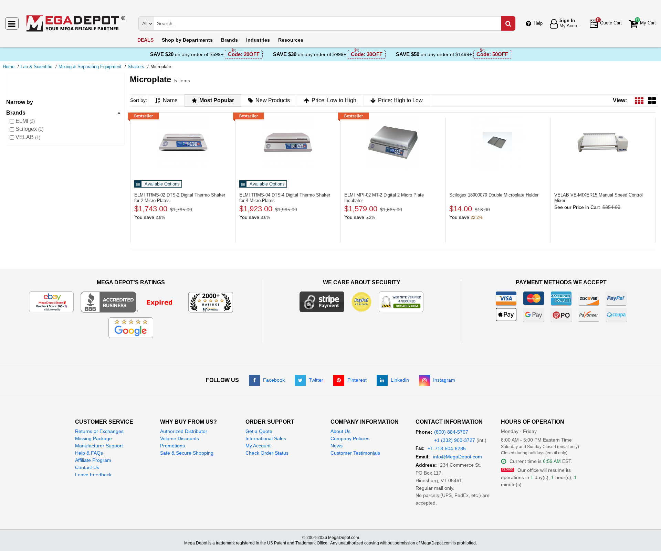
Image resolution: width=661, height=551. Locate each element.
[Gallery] (652, 100)
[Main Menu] (12, 23)
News (336, 445)
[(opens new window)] (131, 301)
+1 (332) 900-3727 (454, 440)
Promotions (172, 445)
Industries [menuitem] (258, 40)
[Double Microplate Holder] (497, 142)
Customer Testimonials (355, 453)
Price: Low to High (334, 100)
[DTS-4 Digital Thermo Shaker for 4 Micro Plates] (287, 142)
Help (538, 23)
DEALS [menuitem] (145, 40)
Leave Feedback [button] (93, 474)
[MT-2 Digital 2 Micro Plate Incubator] (392, 142)
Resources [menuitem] (290, 40)
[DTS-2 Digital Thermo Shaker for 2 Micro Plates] (182, 142)
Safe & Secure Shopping (186, 453)
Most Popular (216, 100)
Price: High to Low (400, 100)
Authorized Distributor (183, 431)
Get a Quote (258, 431)
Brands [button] (15, 113)
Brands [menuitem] (229, 40)
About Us (340, 431)
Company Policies (349, 438)
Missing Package (93, 438)
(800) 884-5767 (451, 432)
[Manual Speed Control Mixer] (602, 142)
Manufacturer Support (99, 445)
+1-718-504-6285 (447, 448)
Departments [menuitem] (187, 40)
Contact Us (87, 467)
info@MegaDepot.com (457, 456)
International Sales (265, 438)
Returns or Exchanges (99, 431)
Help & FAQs (89, 453)
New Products (272, 100)
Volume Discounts (179, 438)
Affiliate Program (93, 460)
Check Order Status (266, 453)
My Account (258, 445)
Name (170, 100)
